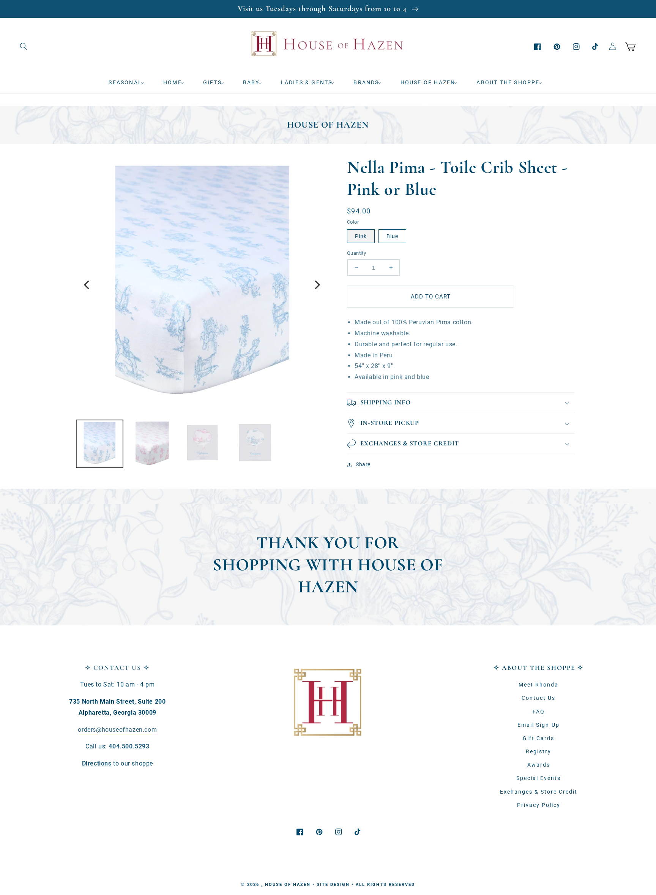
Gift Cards (538, 738)
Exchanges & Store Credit (538, 792)
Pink (361, 236)
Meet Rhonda (538, 685)
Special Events (538, 778)
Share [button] (363, 464)
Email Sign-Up (538, 725)
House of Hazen (288, 884)
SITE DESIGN (333, 884)
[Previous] (87, 284)
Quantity (356, 253)
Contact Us (538, 698)
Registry (538, 751)
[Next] (316, 284)
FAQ (539, 712)
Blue (392, 236)
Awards (538, 765)
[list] (202, 285)
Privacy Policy (538, 805)
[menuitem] (129, 82)
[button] (23, 46)
